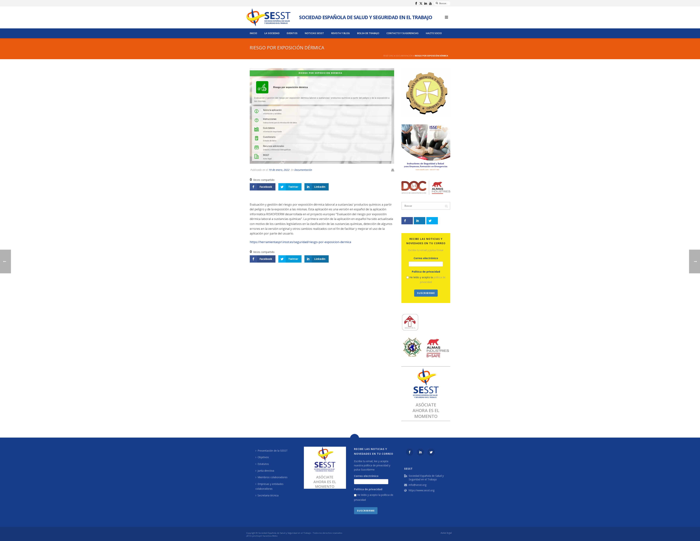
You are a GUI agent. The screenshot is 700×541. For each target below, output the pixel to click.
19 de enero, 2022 (279, 170)
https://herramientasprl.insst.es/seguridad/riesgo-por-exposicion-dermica (300, 242)
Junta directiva (266, 470)
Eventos (292, 33)
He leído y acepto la (427, 280)
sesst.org (388, 55)
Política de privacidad (426, 271)
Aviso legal (446, 533)
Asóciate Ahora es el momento (426, 410)
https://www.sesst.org (421, 490)
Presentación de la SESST (273, 450)
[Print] (392, 169)
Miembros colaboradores (272, 477)
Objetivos (263, 457)
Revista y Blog (340, 33)
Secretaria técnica (268, 495)
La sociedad (271, 33)
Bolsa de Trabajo (368, 33)
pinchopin (257, 535)
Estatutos (263, 464)
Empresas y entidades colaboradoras (269, 486)
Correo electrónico (426, 258)
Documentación (404, 55)
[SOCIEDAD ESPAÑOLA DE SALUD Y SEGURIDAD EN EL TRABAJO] (268, 17)
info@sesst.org (417, 485)
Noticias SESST (314, 33)
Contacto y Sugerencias (402, 33)
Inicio (253, 33)
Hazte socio (434, 33)
